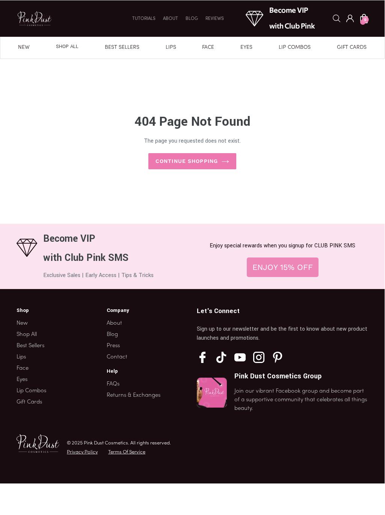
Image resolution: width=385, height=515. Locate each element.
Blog (192, 19)
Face (208, 47)
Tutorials (144, 19)
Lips (171, 47)
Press (113, 345)
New (24, 47)
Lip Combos (295, 47)
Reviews (214, 19)
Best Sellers (122, 47)
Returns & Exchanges (133, 395)
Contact (117, 357)
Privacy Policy (82, 452)
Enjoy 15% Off (282, 267)
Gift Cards (352, 47)
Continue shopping (187, 161)
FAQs (113, 384)
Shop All (67, 46)
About (170, 19)
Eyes (246, 47)
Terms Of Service (126, 452)
